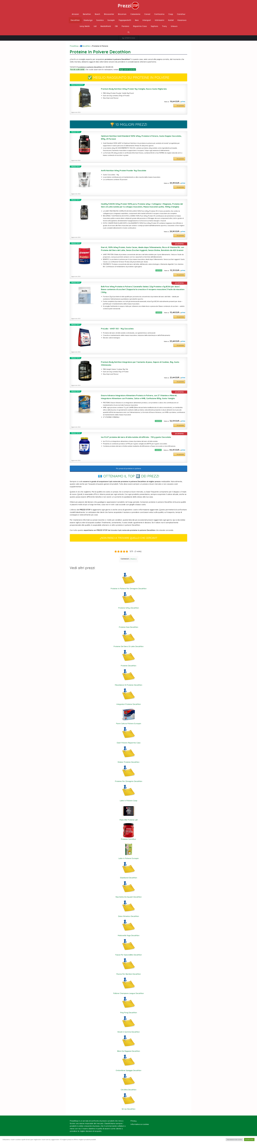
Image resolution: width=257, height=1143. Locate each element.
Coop (170, 14)
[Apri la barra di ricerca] (128, 32)
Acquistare (180, 105)
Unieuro (174, 26)
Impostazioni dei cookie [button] (234, 1139)
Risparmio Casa (140, 26)
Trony (164, 26)
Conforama (159, 14)
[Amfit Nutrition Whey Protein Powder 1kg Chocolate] (84, 179)
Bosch (97, 14)
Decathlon (75, 20)
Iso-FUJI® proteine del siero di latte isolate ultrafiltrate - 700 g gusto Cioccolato (136, 437)
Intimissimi (159, 20)
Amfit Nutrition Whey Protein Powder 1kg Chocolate (123, 170)
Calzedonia (135, 14)
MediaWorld (105, 26)
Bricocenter (109, 14)
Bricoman (122, 14)
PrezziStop (74, 46)
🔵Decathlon (85, 46)
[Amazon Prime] (182, 101)
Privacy (133, 1121)
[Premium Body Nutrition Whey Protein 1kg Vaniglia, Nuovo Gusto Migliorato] (84, 98)
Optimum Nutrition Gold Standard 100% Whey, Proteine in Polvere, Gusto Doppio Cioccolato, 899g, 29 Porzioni (141, 137)
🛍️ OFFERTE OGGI (128, 38)
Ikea (137, 20)
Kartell (171, 20)
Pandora (125, 26)
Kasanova (182, 20)
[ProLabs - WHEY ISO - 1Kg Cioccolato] (84, 337)
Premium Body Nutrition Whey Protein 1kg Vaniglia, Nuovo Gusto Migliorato (134, 89)
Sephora (154, 26)
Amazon (75, 14)
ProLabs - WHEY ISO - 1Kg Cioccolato (117, 328)
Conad (147, 14)
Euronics (100, 20)
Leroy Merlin (85, 26)
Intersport (147, 20)
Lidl (95, 26)
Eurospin (111, 20)
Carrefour (181, 14)
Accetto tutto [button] (249, 1139)
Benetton (87, 14)
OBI (116, 26)
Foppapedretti (125, 20)
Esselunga (88, 20)
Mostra (133, 559)
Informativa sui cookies (140, 1124)
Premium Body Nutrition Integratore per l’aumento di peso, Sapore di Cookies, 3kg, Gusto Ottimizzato (140, 363)
